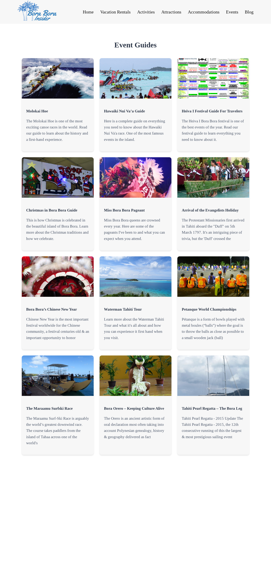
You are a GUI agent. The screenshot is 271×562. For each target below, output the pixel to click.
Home (88, 12)
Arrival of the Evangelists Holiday (210, 210)
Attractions (171, 12)
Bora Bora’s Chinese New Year (51, 309)
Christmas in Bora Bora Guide (51, 210)
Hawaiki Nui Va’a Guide (124, 111)
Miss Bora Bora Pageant (124, 210)
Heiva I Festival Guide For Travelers (212, 111)
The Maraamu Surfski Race (49, 408)
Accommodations (203, 12)
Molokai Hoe (37, 111)
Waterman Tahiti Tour (123, 309)
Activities (146, 12)
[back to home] (41, 12)
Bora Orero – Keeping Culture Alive (134, 408)
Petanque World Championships (209, 309)
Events (232, 12)
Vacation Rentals (115, 12)
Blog (249, 12)
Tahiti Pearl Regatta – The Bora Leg (212, 408)
